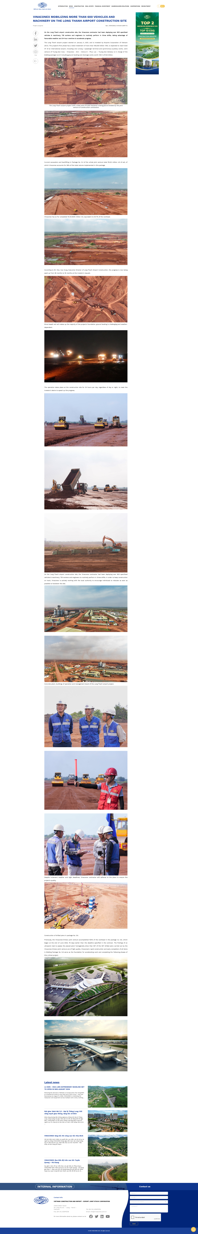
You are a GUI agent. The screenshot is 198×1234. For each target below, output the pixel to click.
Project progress (38, 25)
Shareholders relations (120, 6)
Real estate (89, 6)
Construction (79, 6)
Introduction (63, 6)
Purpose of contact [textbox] (137, 1201)
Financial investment (102, 6)
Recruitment (146, 6)
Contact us (144, 1186)
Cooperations (135, 6)
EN (162, 6)
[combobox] (149, 1202)
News (71, 6)
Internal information (54, 1186)
